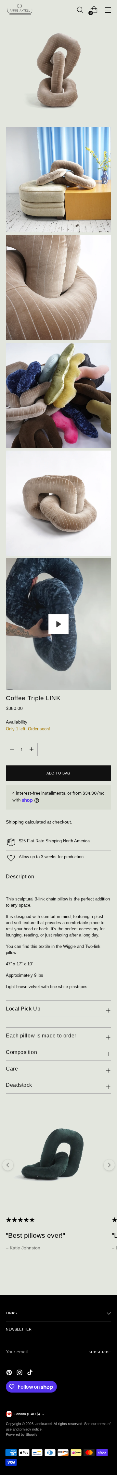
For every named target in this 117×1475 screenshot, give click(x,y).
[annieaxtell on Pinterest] (10, 1373)
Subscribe (100, 1352)
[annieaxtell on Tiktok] (30, 1373)
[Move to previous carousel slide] (7, 1165)
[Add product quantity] (12, 749)
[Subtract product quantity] (31, 749)
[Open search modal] (79, 10)
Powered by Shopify (21, 1434)
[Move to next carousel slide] (109, 1165)
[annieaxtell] (20, 10)
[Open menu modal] (107, 10)
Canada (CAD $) (27, 1414)
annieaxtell (43, 1424)
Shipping (15, 821)
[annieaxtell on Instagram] (20, 1373)
